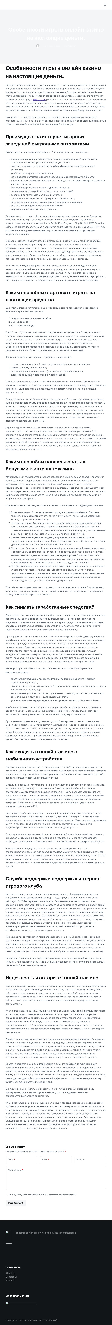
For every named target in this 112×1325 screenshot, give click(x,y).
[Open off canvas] (105, 5)
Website (80, 1159)
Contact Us (11, 1276)
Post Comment (15, 1203)
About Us (10, 1273)
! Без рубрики (70, 46)
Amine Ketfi (51, 1320)
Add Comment (15, 1170)
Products (10, 1280)
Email (45, 1159)
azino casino (39, 99)
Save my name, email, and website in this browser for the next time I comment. (43, 1195)
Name (11, 1159)
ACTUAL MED (19, 5)
